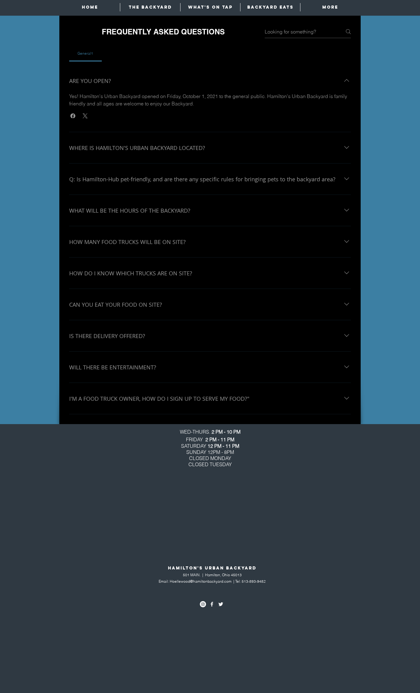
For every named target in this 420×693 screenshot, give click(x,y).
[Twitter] (221, 604)
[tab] (85, 53)
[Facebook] (212, 604)
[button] (73, 116)
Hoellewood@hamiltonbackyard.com (201, 581)
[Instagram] (203, 604)
